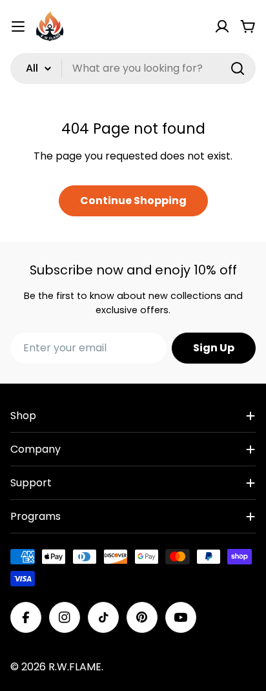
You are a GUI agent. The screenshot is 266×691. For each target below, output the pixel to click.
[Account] (222, 26)
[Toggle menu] (18, 26)
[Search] (237, 68)
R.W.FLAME (74, 666)
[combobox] (133, 68)
